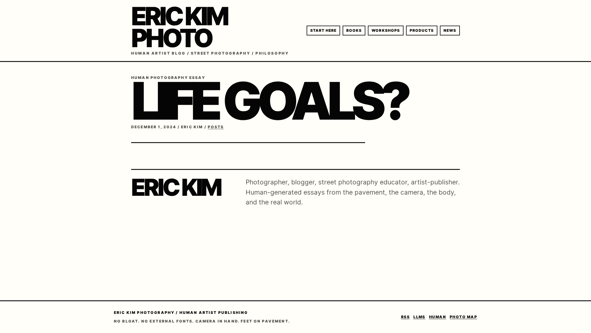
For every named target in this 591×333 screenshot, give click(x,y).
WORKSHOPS (386, 30)
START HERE (323, 30)
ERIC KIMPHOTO (179, 27)
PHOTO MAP (463, 316)
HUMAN (437, 316)
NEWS (450, 30)
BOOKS (354, 30)
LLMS (419, 316)
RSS (405, 316)
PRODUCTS (422, 30)
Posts (216, 127)
